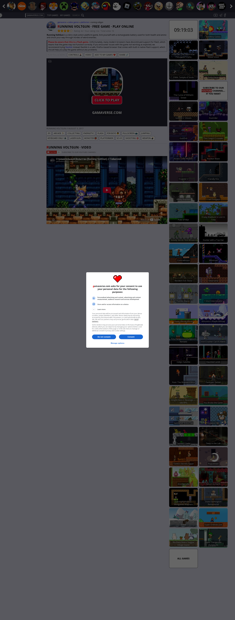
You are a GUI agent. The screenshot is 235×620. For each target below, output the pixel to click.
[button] (117, 309)
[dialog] (117, 310)
